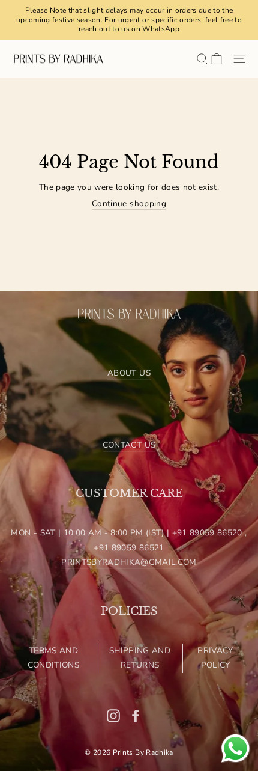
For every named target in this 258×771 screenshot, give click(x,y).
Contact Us (129, 445)
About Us (129, 373)
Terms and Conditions (53, 658)
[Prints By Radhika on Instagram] (113, 715)
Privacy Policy (215, 658)
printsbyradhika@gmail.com (129, 562)
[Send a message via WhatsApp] (235, 748)
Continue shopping (129, 203)
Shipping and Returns (139, 658)
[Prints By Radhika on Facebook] (135, 715)
